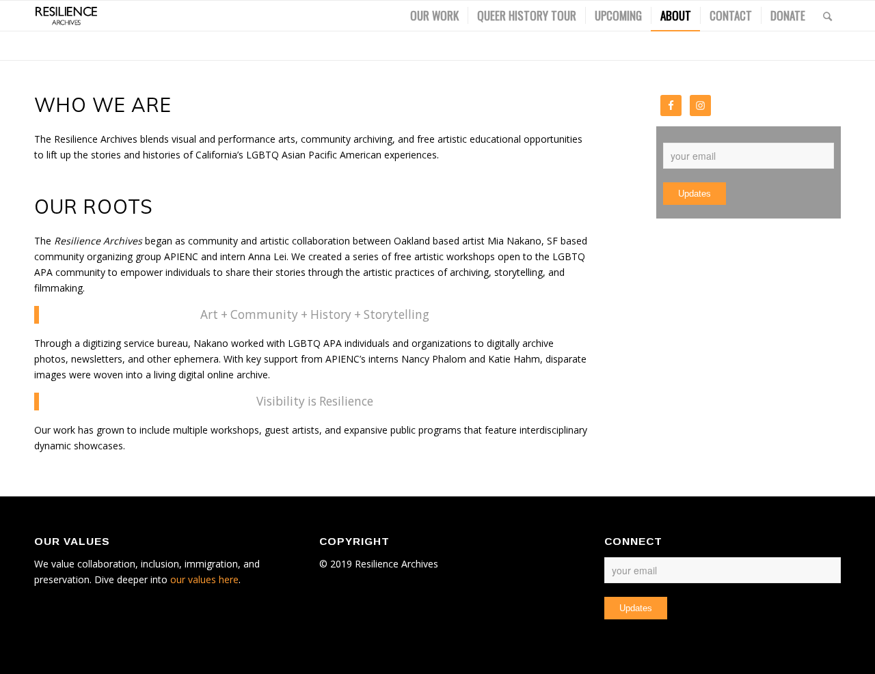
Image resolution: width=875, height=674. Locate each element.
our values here (204, 579)
